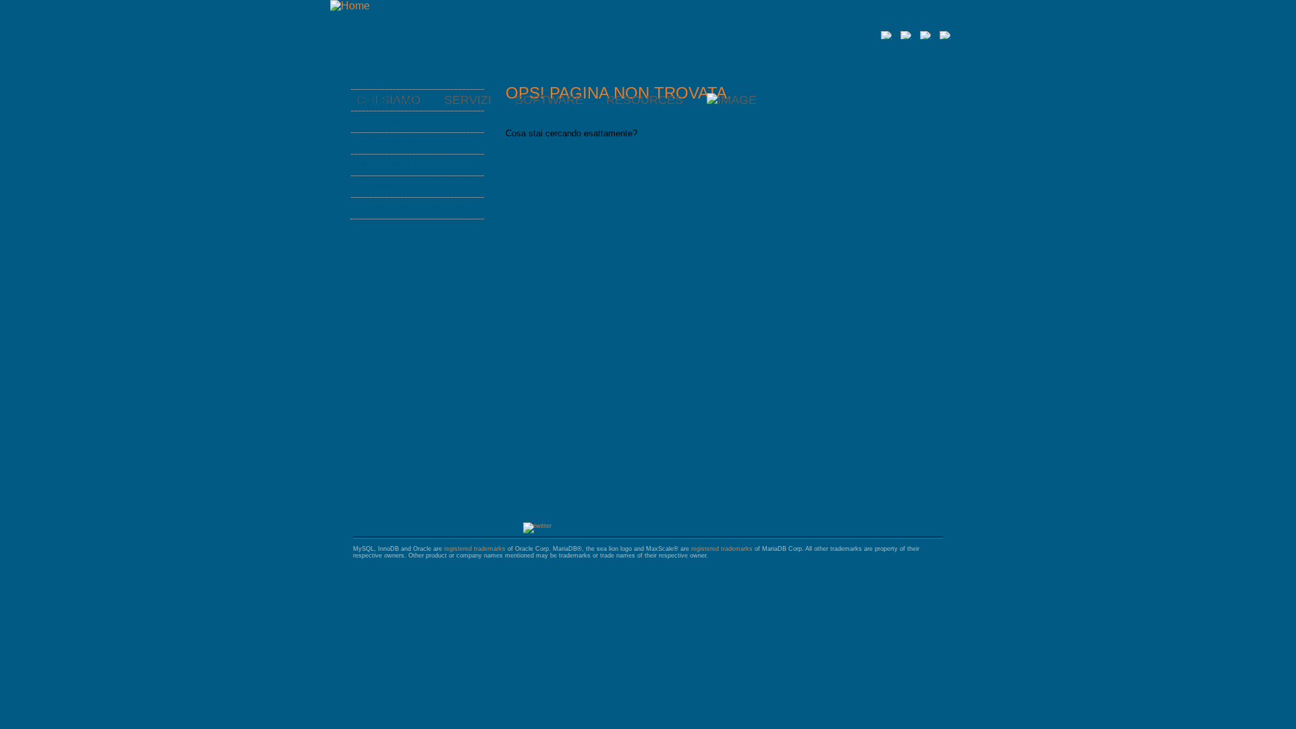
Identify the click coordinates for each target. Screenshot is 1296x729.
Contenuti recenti (417, 208)
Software (549, 100)
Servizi (380, 121)
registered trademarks (475, 548)
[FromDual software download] (732, 100)
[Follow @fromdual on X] (537, 525)
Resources (644, 100)
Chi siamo (387, 100)
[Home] (350, 5)
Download (391, 186)
